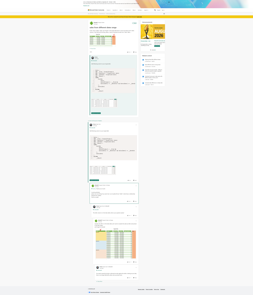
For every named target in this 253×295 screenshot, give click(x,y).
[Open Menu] (164, 14)
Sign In (163, 10)
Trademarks (162, 289)
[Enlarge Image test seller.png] (116, 244)
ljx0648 (151, 79)
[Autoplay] (151, 50)
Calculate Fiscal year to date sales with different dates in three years (153, 77)
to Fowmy (108, 185)
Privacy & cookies (149, 289)
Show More (93, 48)
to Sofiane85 (106, 206)
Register (158, 10)
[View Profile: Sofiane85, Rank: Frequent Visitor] (91, 23)
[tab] (152, 50)
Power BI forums (102, 13)
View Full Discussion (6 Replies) (95, 120)
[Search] (155, 10)
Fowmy (96, 57)
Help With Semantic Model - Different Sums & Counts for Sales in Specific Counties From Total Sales (153, 70)
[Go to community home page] (96, 10)
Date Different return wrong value (152, 64)
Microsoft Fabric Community (93, 13)
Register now (86, 5)
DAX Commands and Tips (110, 13)
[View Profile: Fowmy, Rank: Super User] (91, 125)
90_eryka (153, 66)
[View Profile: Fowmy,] (92, 58)
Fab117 (152, 84)
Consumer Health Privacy (105, 292)
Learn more (139, 16)
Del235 (153, 61)
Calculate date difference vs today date (153, 82)
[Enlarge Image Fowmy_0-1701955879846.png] (104, 103)
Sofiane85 (96, 22)
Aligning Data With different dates (152, 59)
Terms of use (156, 289)
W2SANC (153, 72)
